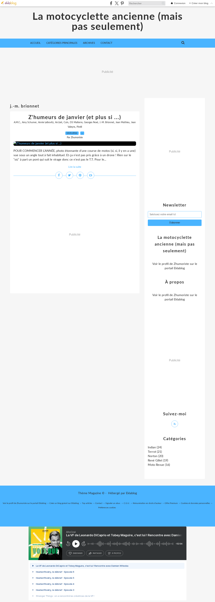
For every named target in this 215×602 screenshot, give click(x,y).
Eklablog (131, 493)
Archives (89, 43)
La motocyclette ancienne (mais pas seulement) (107, 22)
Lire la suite (74, 167)
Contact (106, 43)
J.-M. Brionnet (106, 122)
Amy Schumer (29, 122)
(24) (155, 447)
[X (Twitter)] (117, 3)
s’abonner (77, 553)
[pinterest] (122, 3)
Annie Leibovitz (46, 122)
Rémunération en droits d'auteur (147, 503)
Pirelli (79, 127)
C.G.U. (127, 503)
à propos (116, 553)
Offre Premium (171, 503)
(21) (155, 451)
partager (97, 553)
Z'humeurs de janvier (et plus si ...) (74, 117)
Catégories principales (61, 43)
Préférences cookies (107, 508)
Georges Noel (91, 122)
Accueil (35, 43)
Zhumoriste (181, 264)
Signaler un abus (113, 503)
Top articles (87, 503)
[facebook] (111, 3)
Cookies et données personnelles (195, 503)
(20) (155, 456)
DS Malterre (76, 122)
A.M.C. (17, 122)
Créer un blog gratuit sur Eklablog (64, 503)
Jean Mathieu (123, 122)
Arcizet (58, 122)
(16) (159, 464)
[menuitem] (35, 43)
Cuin (66, 122)
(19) (158, 460)
